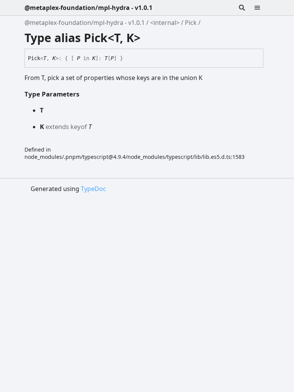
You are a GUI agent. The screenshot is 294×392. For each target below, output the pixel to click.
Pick (191, 22)
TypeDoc (93, 189)
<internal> (165, 22)
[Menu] (262, 7)
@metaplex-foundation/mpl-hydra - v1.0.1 (88, 7)
